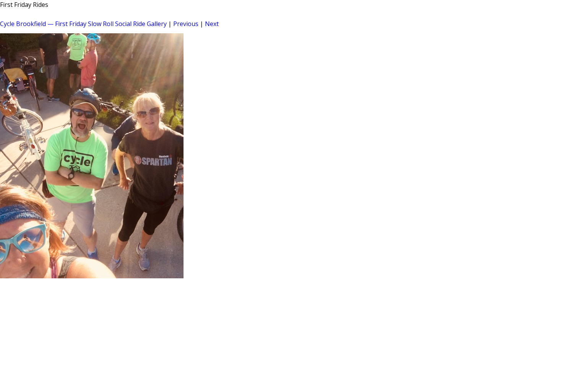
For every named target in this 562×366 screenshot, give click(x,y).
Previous (185, 24)
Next (212, 24)
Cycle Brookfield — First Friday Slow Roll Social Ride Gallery (83, 24)
